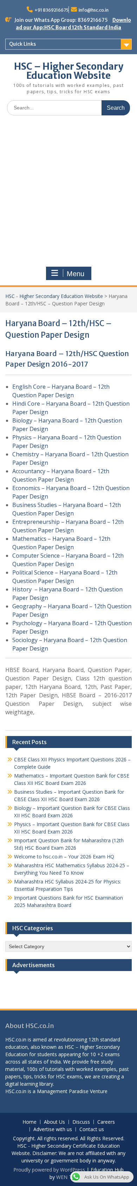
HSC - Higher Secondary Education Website (54, 296)
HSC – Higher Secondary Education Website (68, 71)
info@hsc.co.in (94, 10)
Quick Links (22, 44)
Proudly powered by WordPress (49, 1169)
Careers (106, 1122)
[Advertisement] (68, 192)
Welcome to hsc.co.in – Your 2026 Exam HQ (64, 856)
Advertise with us (52, 1129)
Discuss (81, 1122)
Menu (75, 274)
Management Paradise (63, 1091)
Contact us (91, 1129)
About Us (54, 1122)
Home (29, 1122)
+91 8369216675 (51, 10)
